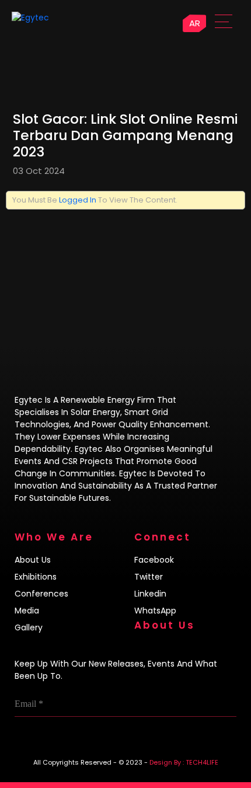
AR (194, 23)
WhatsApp (155, 610)
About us (33, 560)
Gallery (29, 627)
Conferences (41, 593)
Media (27, 610)
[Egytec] (56, 17)
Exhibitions (36, 577)
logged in (77, 199)
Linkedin (150, 593)
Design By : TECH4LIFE (183, 762)
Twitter (148, 577)
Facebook (154, 560)
